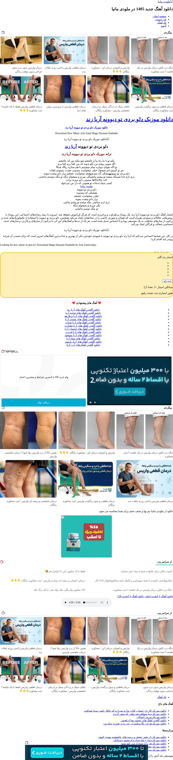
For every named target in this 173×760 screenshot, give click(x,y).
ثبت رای (167, 281)
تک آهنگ (161, 22)
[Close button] (146, 742)
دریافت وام (44, 402)
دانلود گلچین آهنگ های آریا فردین (83, 332)
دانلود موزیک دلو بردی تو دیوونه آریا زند (129, 119)
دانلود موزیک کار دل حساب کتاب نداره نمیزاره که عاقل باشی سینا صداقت (125, 710)
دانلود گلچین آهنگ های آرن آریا (83, 344)
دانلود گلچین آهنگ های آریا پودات (83, 322)
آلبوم (163, 25)
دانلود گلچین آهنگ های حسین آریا (83, 319)
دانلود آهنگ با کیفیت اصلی (158, 596)
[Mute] (95, 402)
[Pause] (91, 402)
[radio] (83, 262)
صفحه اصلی (159, 16)
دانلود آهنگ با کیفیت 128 (130, 596)
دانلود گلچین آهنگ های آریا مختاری (83, 325)
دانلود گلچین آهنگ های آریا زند (83, 309)
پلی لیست (160, 19)
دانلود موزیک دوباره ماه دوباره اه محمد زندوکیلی (139, 740)
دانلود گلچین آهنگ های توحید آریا (83, 312)
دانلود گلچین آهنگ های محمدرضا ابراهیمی (143, 720)
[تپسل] (26, 742)
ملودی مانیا (86, 186)
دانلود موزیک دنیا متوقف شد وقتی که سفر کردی (139, 714)
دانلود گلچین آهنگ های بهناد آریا (83, 338)
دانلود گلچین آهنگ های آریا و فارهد (83, 316)
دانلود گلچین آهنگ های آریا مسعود (83, 335)
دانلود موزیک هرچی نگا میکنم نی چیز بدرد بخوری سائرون (134, 723)
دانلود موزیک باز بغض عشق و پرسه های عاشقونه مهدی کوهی (132, 737)
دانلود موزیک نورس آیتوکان (151, 717)
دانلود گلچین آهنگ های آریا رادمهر (83, 341)
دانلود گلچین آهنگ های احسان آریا (83, 328)
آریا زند (71, 146)
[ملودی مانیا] (165, 1)
